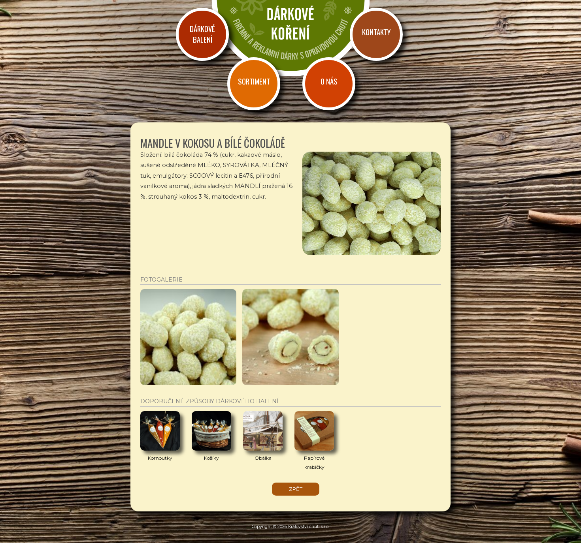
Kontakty (376, 31)
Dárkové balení (202, 34)
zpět (295, 489)
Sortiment (254, 81)
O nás (329, 81)
